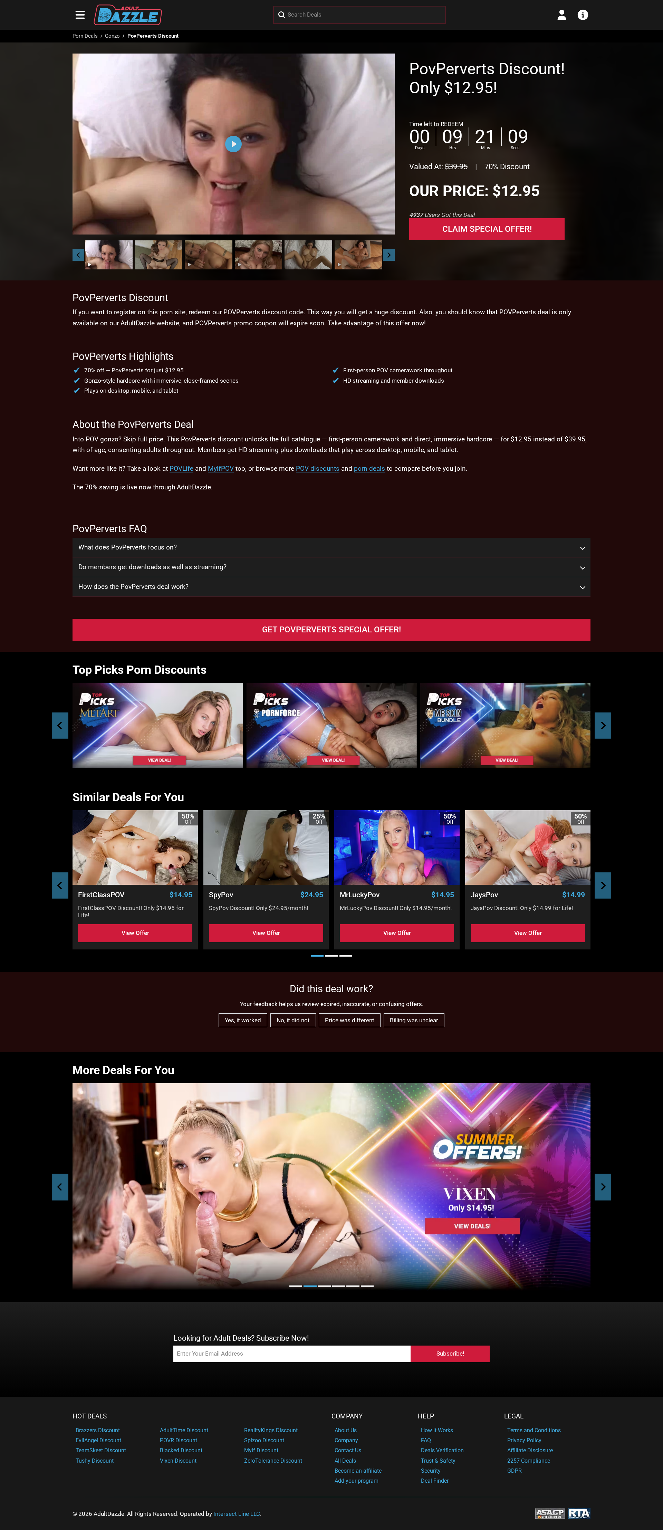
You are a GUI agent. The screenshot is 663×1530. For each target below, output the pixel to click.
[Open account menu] (561, 14)
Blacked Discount (181, 1450)
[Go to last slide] (78, 255)
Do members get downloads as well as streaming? (152, 567)
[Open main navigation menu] (80, 14)
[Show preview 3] (208, 254)
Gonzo (112, 36)
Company (347, 1416)
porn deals (369, 468)
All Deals (345, 1460)
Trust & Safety (438, 1460)
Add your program (356, 1481)
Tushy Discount (95, 1460)
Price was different (349, 1020)
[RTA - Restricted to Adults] (579, 1513)
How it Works (437, 1430)
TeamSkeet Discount (101, 1450)
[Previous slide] (60, 725)
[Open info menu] (582, 14)
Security (431, 1470)
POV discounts (317, 468)
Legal (513, 1416)
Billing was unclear (414, 1020)
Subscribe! (450, 1353)
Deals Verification (442, 1450)
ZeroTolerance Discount (273, 1460)
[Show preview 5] (308, 254)
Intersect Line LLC (236, 1513)
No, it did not (293, 1020)
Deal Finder (435, 1481)
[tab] (317, 955)
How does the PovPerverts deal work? (133, 587)
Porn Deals (85, 36)
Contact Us (348, 1450)
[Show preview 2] (158, 254)
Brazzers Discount (98, 1430)
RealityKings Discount (271, 1430)
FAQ (426, 1440)
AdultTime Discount (184, 1430)
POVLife (181, 468)
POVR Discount (178, 1440)
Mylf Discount (261, 1450)
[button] (108, 254)
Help (426, 1416)
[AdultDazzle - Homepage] (128, 14)
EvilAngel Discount (98, 1440)
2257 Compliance (528, 1460)
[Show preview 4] (258, 254)
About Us (346, 1430)
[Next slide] (389, 255)
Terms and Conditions (534, 1430)
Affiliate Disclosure (530, 1450)
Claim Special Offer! (487, 229)
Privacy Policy (524, 1440)
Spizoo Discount (264, 1440)
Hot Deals (90, 1416)
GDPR (514, 1470)
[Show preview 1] (109, 254)
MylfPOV (221, 468)
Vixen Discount (178, 1460)
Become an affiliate (358, 1470)
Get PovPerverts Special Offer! (331, 629)
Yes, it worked (243, 1020)
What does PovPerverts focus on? (127, 547)
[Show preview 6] (358, 254)
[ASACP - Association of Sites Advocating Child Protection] (550, 1513)
